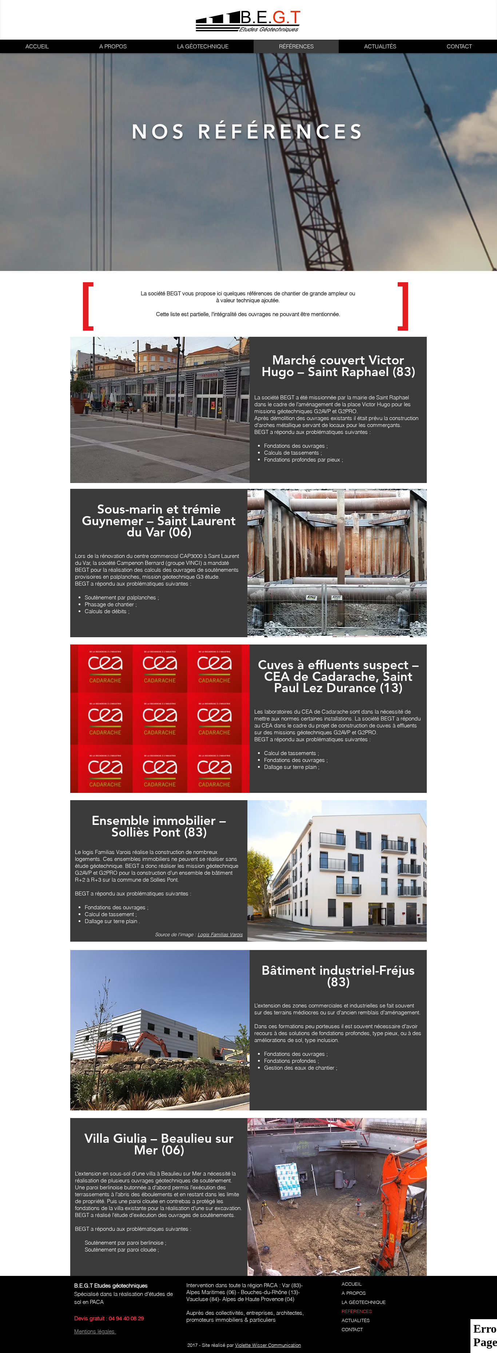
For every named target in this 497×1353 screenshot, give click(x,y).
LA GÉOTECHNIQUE (364, 1302)
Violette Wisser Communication (268, 1345)
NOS (164, 132)
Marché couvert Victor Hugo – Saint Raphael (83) (338, 365)
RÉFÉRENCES (357, 1311)
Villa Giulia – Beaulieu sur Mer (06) (159, 1144)
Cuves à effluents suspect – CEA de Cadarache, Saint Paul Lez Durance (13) (338, 676)
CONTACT (352, 1329)
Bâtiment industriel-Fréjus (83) (338, 976)
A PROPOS (354, 1293)
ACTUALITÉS (356, 1320)
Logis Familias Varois (220, 934)
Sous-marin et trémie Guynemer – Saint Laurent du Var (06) (159, 520)
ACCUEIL (352, 1284)
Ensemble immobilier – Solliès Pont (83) (159, 826)
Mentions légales (95, 1331)
